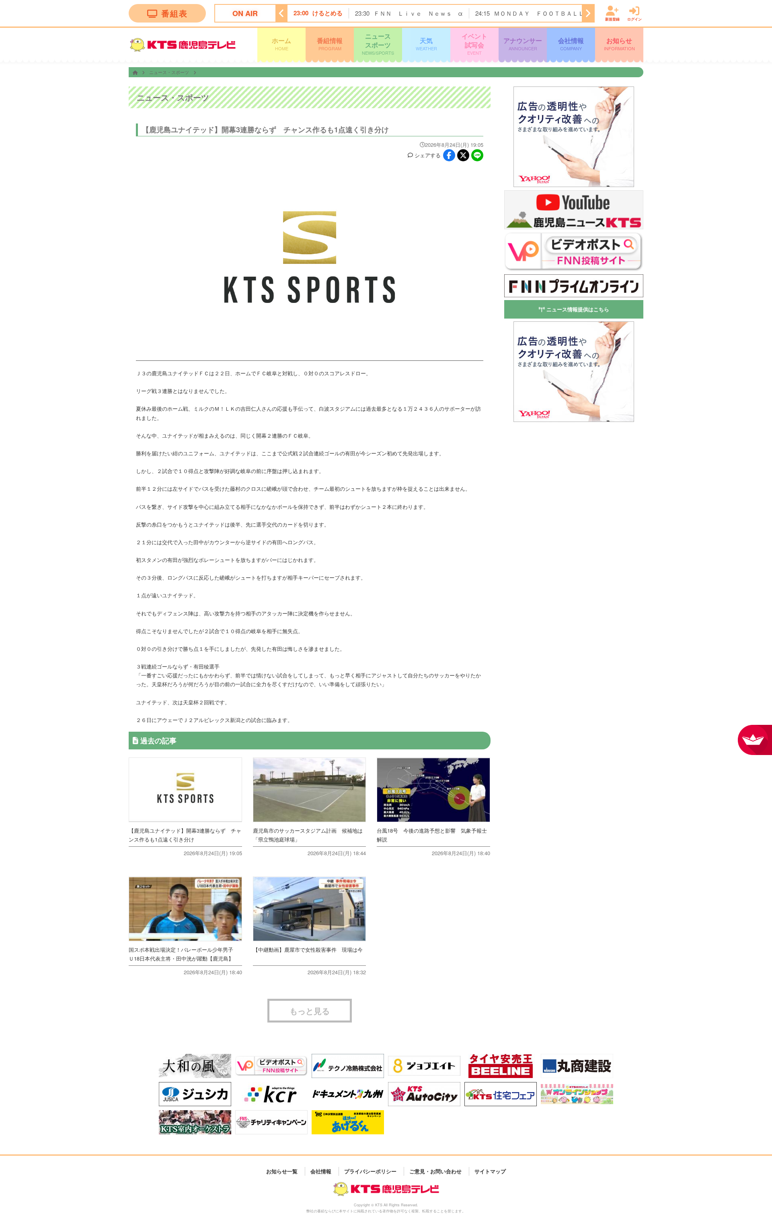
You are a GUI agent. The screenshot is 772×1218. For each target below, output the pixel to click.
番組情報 (330, 43)
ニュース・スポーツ (169, 72)
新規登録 (612, 18)
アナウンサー (522, 43)
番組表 (174, 13)
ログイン (634, 18)
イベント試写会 (474, 43)
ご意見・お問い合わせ (435, 1171)
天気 (426, 43)
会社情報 (571, 43)
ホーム (281, 43)
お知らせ (619, 43)
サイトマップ (490, 1171)
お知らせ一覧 (282, 1171)
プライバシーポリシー (370, 1171)
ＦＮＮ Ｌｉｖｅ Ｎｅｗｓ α (418, 13)
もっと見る (310, 1010)
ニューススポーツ (378, 43)
